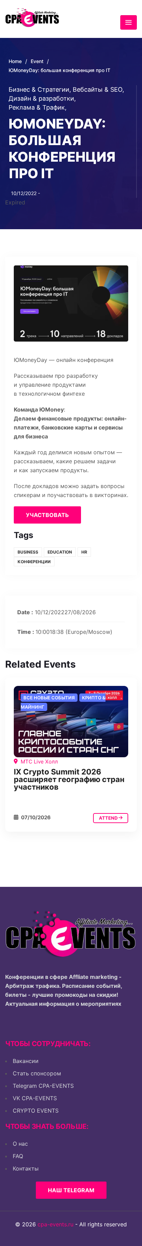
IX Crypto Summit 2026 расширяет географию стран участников (69, 779)
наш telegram (71, 1190)
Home (15, 61)
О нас (20, 1143)
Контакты (26, 1168)
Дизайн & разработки (42, 98)
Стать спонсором (37, 1073)
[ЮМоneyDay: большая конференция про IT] (71, 722)
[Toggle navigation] (128, 22)
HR (84, 552)
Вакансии (26, 1060)
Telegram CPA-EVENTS (43, 1085)
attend (109, 818)
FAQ (18, 1156)
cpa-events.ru (55, 1224)
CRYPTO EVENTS (36, 1110)
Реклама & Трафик (38, 107)
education (60, 552)
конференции (34, 561)
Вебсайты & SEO (98, 89)
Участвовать (47, 514)
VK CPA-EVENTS (35, 1098)
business (28, 552)
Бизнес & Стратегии (40, 89)
